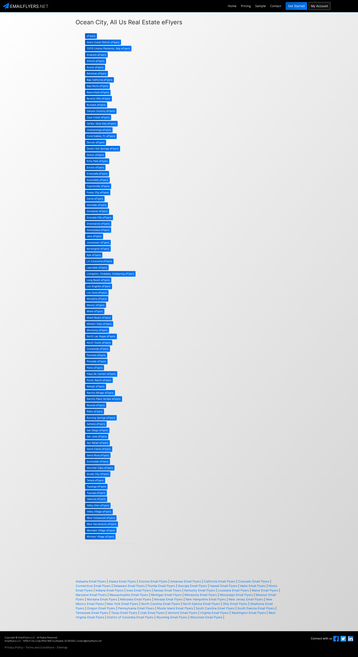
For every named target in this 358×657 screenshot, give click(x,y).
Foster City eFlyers (98, 192)
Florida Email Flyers (161, 586)
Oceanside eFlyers (97, 348)
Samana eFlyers (96, 423)
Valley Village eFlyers (99, 511)
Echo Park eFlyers (97, 161)
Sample (260, 6)
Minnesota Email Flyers (200, 595)
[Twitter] (343, 638)
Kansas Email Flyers (167, 590)
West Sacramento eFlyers (101, 523)
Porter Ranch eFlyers (99, 380)
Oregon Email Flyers (101, 608)
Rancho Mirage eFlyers (100, 392)
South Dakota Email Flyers (256, 608)
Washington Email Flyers (248, 613)
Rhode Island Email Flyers (175, 608)
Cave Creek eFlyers (98, 117)
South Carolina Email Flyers (215, 608)
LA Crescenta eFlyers (99, 261)
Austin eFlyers (95, 67)
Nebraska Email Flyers (135, 599)
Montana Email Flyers (102, 599)
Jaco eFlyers (94, 236)
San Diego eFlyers (97, 430)
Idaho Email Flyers (253, 586)
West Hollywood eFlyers (101, 517)
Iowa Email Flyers (138, 590)
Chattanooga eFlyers (99, 129)
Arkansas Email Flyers (185, 581)
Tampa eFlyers (95, 480)
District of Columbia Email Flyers (130, 617)
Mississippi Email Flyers (236, 595)
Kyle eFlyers (94, 254)
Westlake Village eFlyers (101, 530)
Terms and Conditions (39, 647)
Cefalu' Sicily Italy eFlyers (101, 123)
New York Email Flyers (122, 604)
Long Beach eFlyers (98, 280)
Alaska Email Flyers (122, 581)
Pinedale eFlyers (96, 361)
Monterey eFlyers (97, 330)
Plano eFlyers (94, 367)
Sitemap (62, 647)
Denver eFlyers (95, 142)
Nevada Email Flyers (168, 599)
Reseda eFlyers (96, 405)
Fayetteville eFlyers (98, 186)
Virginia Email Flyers (214, 613)
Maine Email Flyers (265, 590)
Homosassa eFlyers (98, 229)
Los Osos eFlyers (97, 292)
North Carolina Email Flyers (160, 604)
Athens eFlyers (95, 60)
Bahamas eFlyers (96, 73)
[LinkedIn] (350, 638)
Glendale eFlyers (96, 204)
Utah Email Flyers (152, 613)
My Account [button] (319, 6)
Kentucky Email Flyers (199, 590)
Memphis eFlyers (97, 298)
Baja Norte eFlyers (97, 85)
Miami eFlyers (95, 311)
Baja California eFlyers (99, 79)
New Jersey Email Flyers (246, 599)
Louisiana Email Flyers (233, 590)
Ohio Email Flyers (235, 604)
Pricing (246, 6)
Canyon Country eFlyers (101, 110)
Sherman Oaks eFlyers (100, 467)
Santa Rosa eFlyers (98, 455)
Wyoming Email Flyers (171, 617)
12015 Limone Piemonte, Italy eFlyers (108, 48)
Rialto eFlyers (94, 411)
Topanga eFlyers (96, 486)
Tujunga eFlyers (96, 492)
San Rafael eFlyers (97, 442)
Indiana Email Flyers (109, 590)
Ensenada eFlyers (97, 173)
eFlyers (91, 35)
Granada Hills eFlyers (99, 217)
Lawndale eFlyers (97, 267)
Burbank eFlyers (96, 104)
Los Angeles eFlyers (98, 286)
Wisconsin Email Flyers (206, 617)
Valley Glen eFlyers (98, 505)
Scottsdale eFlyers (97, 461)
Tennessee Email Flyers (92, 613)
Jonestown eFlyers (98, 242)
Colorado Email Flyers (253, 581)
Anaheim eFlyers (96, 54)
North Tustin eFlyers (99, 342)
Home (232, 6)
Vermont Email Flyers (182, 613)
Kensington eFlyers (98, 248)
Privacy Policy (14, 647)
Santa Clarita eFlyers (99, 448)
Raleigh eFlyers (95, 386)
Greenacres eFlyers (98, 223)
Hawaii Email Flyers (223, 586)
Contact (275, 6)
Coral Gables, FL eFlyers (101, 136)
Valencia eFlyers (96, 498)
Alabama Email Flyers (91, 581)
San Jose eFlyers (97, 436)
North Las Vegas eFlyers (101, 336)
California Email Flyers (219, 581)
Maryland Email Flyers (91, 595)
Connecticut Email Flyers (93, 586)
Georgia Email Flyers (192, 586)
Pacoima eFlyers (96, 355)
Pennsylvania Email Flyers (136, 608)
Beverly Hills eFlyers (98, 98)
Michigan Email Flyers (166, 595)
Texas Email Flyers (124, 613)
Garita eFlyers (95, 198)
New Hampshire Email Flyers (206, 599)
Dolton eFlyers (95, 154)
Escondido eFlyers (97, 179)
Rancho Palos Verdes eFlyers (103, 398)
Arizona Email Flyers (153, 581)
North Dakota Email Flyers (201, 604)
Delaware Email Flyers (129, 586)
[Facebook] (335, 638)
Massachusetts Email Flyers (128, 595)
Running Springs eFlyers (101, 417)
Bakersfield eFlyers (98, 92)
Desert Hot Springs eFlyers (102, 148)
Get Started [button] (296, 6)
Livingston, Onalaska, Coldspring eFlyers (110, 273)
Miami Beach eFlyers (99, 317)
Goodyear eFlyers (97, 211)
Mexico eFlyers (95, 305)
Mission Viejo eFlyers (99, 323)
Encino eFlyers (95, 167)
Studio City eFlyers (98, 473)
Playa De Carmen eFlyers (101, 373)
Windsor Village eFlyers (100, 536)
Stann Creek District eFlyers (103, 42)
